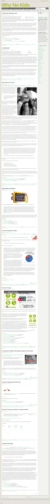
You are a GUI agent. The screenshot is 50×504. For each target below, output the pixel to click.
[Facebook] (38, 13)
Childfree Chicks (3, 426)
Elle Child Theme (33, 497)
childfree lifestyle (9, 347)
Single (39, 80)
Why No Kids (16, 5)
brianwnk (9, 232)
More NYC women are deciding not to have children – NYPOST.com (12, 418)
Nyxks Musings (9, 212)
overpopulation (11, 285)
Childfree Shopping (40, 57)
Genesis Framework (39, 497)
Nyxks (13, 204)
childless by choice (15, 347)
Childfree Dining (40, 52)
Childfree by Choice (7, 346)
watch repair (21, 120)
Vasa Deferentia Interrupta (6, 336)
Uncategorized (23, 346)
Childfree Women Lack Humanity (10, 426)
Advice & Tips (6, 378)
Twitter (19, 8)
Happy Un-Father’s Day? (6, 340)
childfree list (33, 378)
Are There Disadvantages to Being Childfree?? (9, 402)
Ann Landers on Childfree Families (7, 341)
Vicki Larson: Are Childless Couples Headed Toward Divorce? (11, 337)
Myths (39, 72)
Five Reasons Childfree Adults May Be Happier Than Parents (11, 334)
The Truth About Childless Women (21, 427)
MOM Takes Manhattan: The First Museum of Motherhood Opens (11, 178)
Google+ (23, 8)
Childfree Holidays (40, 54)
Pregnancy (39, 77)
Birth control (26, 284)
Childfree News (40, 56)
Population (14, 285)
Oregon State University (10, 255)
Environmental (16, 284)
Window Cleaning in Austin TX (19, 62)
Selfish (19, 378)
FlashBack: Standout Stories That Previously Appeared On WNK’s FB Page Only (13, 343)
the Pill (11, 260)
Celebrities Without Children (42, 49)
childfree (16, 315)
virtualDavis (8, 289)
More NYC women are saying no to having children (10, 335)
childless (12, 347)
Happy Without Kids (12, 44)
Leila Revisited (5, 40)
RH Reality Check (22, 285)
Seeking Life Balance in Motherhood (8, 180)
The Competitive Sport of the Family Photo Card (9, 39)
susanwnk (8, 49)
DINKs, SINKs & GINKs (11, 284)
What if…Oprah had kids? (6, 342)
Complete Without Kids (4, 379)
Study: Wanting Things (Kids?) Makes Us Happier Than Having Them (43, 20)
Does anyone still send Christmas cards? (8, 38)
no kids (8, 314)
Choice (39, 61)
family (11, 379)
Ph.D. (22, 379)
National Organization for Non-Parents (15, 393)
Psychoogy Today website (10, 369)
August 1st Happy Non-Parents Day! (11, 382)
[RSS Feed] (42, 13)
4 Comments (12, 289)
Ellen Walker (9, 379)
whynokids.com (7, 309)
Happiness (13, 379)
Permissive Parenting (7, 443)
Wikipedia (32, 414)
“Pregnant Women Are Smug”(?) (7, 339)
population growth (18, 285)
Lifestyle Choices (23, 347)
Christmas (21, 44)
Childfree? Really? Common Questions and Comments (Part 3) (11, 401)
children (15, 267)
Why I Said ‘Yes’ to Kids (8, 82)
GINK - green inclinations (32, 284)
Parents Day (14, 394)
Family (9, 44)
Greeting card (28, 44)
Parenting (39, 75)
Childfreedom (6, 44)
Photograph (34, 44)
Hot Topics (19, 284)
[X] (40, 13)
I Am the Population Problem (9, 230)
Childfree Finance (40, 53)
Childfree (8, 208)
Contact (27, 8)
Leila (9, 51)
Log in (46, 497)
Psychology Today (25, 379)
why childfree (29, 379)
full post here (22, 145)
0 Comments (11, 352)
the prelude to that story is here (15, 129)
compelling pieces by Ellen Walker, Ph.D (23, 369)
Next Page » (36, 493)
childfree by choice (4, 347)
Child (19, 44)
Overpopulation (40, 74)
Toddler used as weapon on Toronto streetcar (9, 338)
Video (39, 82)
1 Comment (11, 49)
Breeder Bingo (40, 48)
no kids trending (29, 347)
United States (8, 260)
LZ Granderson (4, 448)
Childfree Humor (40, 55)
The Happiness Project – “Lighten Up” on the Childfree (42, 32)
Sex (38, 79)
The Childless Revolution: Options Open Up (16, 427)
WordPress (43, 497)
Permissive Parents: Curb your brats (18, 448)
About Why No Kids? (5, 8)
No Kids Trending (6, 288)
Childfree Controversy (41, 51)
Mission (11, 8)
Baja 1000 (22, 128)
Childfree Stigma (40, 58)
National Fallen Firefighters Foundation (6, 129)
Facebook (15, 8)
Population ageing (4, 45)
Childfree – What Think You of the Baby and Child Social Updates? (12, 41)
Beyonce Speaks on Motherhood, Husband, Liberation (10, 179)
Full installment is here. (5, 93)
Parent (31, 44)
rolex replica (11, 123)
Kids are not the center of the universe (18, 459)
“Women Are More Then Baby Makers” (24, 204)
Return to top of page (6, 497)
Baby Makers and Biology (8, 188)
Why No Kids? (26, 330)
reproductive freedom (8, 237)
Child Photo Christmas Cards (9, 13)
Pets (38, 76)
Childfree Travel (40, 59)
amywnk (7, 383)
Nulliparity (39, 73)
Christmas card (25, 44)
